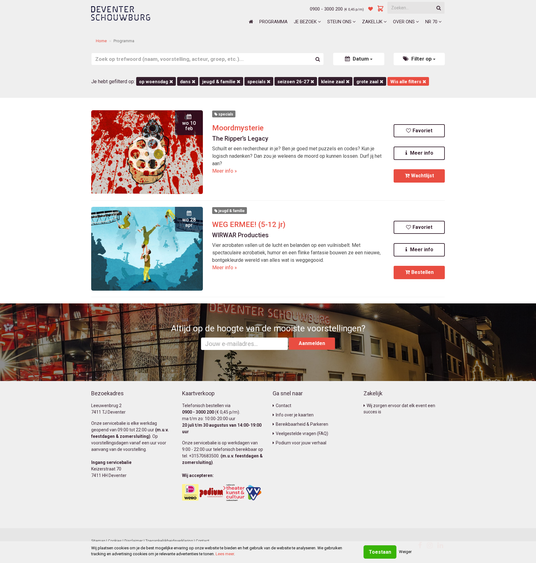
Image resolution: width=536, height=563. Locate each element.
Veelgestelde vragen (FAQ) (302, 433)
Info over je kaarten (295, 414)
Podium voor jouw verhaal (301, 442)
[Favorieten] (370, 9)
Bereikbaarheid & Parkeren (302, 424)
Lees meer (225, 554)
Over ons (404, 22)
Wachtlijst (422, 176)
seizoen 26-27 (293, 81)
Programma (273, 22)
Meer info (421, 153)
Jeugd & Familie (219, 81)
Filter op (421, 59)
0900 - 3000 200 (326, 9)
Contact (283, 405)
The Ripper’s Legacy (240, 138)
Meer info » (224, 171)
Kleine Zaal (333, 81)
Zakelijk (373, 22)
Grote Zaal (368, 81)
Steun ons (340, 22)
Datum (360, 59)
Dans (186, 81)
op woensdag (154, 81)
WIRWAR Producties (240, 235)
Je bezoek (306, 22)
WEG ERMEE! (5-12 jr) (248, 224)
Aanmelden (312, 343)
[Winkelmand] (380, 9)
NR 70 (432, 22)
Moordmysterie (238, 128)
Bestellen (422, 272)
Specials (257, 81)
